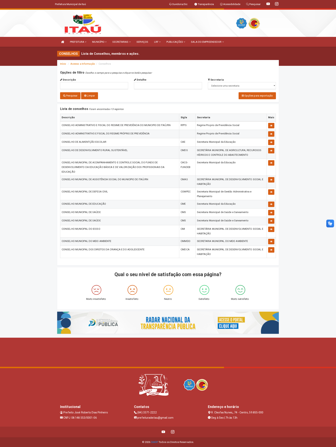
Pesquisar (71, 95)
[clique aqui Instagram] (172, 432)
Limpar (90, 95)
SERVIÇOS (142, 41)
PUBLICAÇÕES (175, 41)
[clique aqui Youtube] (163, 432)
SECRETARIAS (120, 41)
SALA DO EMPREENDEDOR (206, 41)
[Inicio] (62, 42)
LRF (156, 41)
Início (63, 63)
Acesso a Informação (82, 63)
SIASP (154, 442)
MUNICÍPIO (98, 41)
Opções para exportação (258, 95)
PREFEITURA (77, 41)
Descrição (69, 79)
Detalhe (141, 79)
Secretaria (217, 79)
